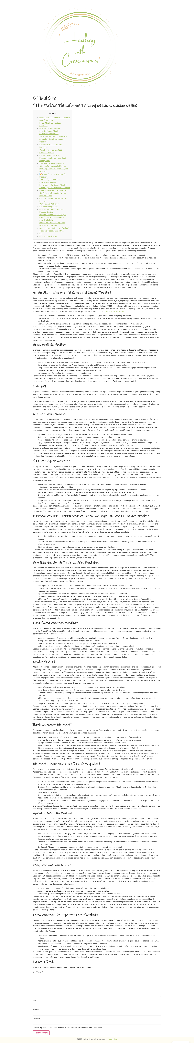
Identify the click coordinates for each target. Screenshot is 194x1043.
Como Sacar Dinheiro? (48, 204)
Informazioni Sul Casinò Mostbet (53, 185)
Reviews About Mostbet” (49, 155)
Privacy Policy (112, 1039)
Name (36, 1000)
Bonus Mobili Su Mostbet (50, 123)
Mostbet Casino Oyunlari (49, 128)
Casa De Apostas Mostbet (50, 150)
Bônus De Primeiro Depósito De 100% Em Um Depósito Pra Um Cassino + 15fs (52, 193)
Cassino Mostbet (46, 152)
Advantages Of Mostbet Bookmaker (54, 188)
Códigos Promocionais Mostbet (52, 166)
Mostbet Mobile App (48, 236)
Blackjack (43, 125)
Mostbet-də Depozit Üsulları (51, 209)
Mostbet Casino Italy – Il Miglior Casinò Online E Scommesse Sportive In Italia (52, 217)
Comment (38, 972)
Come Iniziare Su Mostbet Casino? (54, 228)
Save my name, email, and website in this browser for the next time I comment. (68, 1027)
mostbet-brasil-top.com (114, 311)
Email (36, 1009)
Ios (40, 233)
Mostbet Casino (46, 212)
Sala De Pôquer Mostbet (49, 131)
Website (36, 1019)
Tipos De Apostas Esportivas (51, 231)
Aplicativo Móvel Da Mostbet (51, 163)
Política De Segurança (48, 206)
